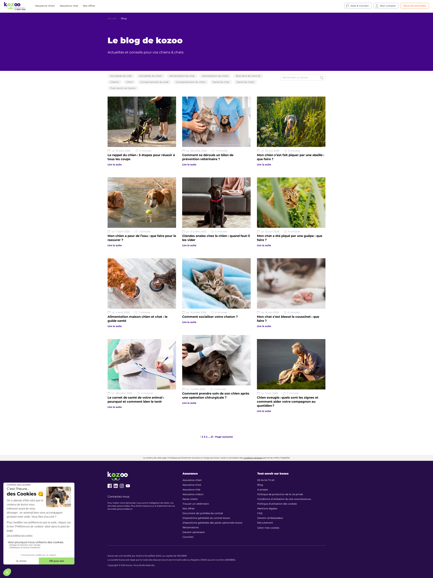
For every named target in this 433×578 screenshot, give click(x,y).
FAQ (260, 513)
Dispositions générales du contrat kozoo (206, 517)
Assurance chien (45, 5)
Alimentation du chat (182, 75)
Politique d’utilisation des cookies (277, 503)
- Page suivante (223, 436)
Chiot (129, 82)
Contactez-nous (118, 496)
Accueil (112, 18)
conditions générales (253, 458)
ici (131, 509)
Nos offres (89, 5)
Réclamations (191, 527)
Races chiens (190, 499)
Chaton (114, 82)
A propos (262, 489)
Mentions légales (267, 508)
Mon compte (388, 5)
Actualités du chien (150, 75)
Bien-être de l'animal (248, 75)
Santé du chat (221, 82)
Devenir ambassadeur (270, 517)
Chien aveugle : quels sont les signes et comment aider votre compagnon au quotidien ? (287, 402)
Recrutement (265, 522)
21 (212, 436)
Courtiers (188, 536)
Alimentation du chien (215, 75)
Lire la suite (115, 164)
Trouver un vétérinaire (196, 503)
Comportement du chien (190, 82)
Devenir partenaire (194, 532)
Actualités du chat (121, 75)
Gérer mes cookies (268, 527)
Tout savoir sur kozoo (122, 88)
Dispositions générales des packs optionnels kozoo (212, 522)
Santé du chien (245, 82)
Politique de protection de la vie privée (280, 494)
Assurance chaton (193, 494)
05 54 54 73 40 (265, 480)
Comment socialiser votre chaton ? (210, 317)
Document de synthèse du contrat (203, 513)
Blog (124, 18)
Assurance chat (69, 5)
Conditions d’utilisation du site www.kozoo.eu (284, 499)
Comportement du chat (154, 82)
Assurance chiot (192, 484)
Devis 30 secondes (414, 5)
